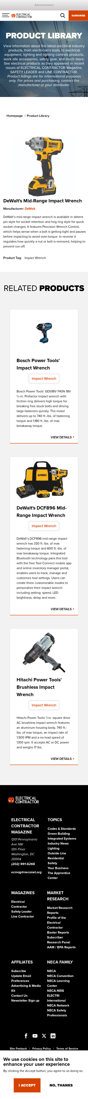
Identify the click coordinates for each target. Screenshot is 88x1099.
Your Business (58, 868)
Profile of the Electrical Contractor (56, 923)
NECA (51, 971)
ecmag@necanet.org (26, 872)
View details (62, 437)
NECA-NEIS (55, 991)
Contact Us (19, 996)
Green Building (59, 834)
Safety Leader (21, 912)
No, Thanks (61, 1085)
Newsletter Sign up (25, 1001)
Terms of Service (67, 1048)
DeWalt (30, 209)
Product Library (38, 116)
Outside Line (57, 853)
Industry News (58, 843)
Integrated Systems (62, 839)
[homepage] (21, 15)
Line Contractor (22, 916)
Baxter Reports (58, 932)
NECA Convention (60, 976)
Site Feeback (18, 1048)
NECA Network (58, 1005)
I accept (27, 1085)
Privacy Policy (41, 1048)
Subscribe (78, 15)
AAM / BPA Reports (61, 947)
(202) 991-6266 (23, 864)
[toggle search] (63, 15)
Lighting (53, 848)
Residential (56, 858)
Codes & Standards (62, 829)
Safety (52, 863)
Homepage (15, 116)
